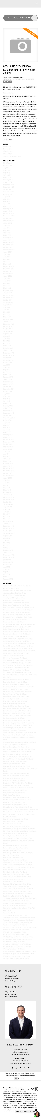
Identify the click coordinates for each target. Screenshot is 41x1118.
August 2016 (7, 449)
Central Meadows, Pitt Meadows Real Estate (18, 646)
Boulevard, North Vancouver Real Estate (16, 612)
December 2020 (8, 324)
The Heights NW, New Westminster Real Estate (19, 918)
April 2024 (6, 233)
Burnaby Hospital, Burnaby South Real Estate (18, 631)
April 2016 (6, 459)
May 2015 (6, 485)
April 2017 (6, 430)
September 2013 (8, 533)
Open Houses (7, 151)
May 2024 (6, 230)
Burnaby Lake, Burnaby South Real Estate (16, 634)
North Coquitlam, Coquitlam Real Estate (16, 826)
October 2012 (7, 560)
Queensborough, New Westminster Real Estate (19, 867)
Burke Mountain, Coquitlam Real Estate (16, 629)
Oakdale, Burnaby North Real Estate (15, 833)
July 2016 (6, 451)
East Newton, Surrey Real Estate (14, 704)
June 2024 (6, 228)
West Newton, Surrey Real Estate (14, 942)
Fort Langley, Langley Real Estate (14, 718)
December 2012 (8, 555)
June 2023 (6, 257)
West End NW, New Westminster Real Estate (18, 937)
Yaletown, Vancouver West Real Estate (16, 958)
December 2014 (8, 497)
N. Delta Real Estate (9, 817)
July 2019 (6, 365)
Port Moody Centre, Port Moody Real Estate (18, 853)
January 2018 (7, 408)
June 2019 (6, 367)
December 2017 (8, 411)
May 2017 (6, 427)
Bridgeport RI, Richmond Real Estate (15, 619)
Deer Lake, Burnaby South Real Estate (15, 682)
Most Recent (7, 163)
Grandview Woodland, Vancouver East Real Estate (19, 742)
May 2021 (6, 312)
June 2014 (6, 512)
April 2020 (6, 343)
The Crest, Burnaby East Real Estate (15, 915)
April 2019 (6, 372)
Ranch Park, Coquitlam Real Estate (14, 869)
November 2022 (8, 269)
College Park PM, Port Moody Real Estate (17, 663)
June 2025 (6, 199)
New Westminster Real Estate (13, 821)
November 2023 (8, 245)
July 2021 (6, 307)
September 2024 (8, 221)
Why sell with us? (11, 992)
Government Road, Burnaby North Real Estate (18, 735)
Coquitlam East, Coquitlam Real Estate (16, 667)
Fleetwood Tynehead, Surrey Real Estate (16, 713)
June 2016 (6, 454)
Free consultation (11, 997)
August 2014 (7, 507)
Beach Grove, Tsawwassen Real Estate (16, 605)
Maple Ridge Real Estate (11, 795)
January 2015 (7, 495)
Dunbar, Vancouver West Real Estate (15, 694)
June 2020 (6, 339)
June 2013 (6, 540)
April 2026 (6, 175)
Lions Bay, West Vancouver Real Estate (16, 785)
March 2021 (7, 317)
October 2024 (7, 218)
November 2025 (8, 187)
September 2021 (8, 302)
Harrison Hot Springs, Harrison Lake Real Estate (19, 749)
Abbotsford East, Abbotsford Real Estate (17, 586)
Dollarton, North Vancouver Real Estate (16, 684)
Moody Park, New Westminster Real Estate (17, 807)
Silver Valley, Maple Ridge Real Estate (16, 886)
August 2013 (7, 536)
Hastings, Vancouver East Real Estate (15, 754)
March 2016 (7, 461)
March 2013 (7, 548)
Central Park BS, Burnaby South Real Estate (17, 648)
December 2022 (8, 266)
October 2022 (7, 271)
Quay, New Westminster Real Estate (15, 860)
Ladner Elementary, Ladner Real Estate (16, 776)
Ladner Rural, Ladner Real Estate (14, 778)
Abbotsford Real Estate (11, 588)
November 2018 (8, 384)
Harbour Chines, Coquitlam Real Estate (16, 747)
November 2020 (8, 326)
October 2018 (7, 387)
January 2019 (7, 379)
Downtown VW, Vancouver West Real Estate (17, 692)
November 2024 (8, 216)
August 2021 (7, 305)
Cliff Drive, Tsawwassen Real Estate (15, 658)
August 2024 (7, 223)
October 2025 (7, 189)
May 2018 (6, 399)
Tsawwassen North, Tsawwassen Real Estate (18, 920)
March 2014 (7, 519)
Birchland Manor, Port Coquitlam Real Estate (17, 610)
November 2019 (8, 355)
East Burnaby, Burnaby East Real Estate (16, 699)
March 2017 (7, 432)
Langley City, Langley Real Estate (14, 781)
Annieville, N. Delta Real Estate (13, 600)
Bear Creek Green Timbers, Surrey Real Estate (18, 607)
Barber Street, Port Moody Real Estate (16, 603)
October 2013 (7, 531)
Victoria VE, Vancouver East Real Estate (16, 930)
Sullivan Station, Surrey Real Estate (14, 906)
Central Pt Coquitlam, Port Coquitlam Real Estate (19, 651)
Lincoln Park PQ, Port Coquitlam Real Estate (18, 783)
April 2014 (6, 516)
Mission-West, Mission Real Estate (15, 805)
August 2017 (7, 420)
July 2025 (6, 197)
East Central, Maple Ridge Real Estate (15, 701)
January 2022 (7, 293)
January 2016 (7, 466)
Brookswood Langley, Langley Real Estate (17, 627)
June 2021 (6, 310)
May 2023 (6, 259)
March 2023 (7, 264)
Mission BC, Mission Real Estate (14, 802)
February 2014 (8, 521)
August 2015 (7, 478)
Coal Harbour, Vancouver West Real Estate (17, 660)
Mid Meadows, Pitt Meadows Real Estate (17, 800)
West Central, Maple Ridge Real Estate (16, 934)
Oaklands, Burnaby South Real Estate (15, 836)
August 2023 (7, 252)
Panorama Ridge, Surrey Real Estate (15, 845)
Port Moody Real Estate (11, 855)
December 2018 (8, 382)
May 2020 (6, 341)
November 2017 (8, 413)
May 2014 (6, 514)
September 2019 (8, 360)
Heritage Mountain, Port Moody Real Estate (17, 756)
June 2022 (6, 281)
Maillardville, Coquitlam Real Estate (15, 790)
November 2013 (8, 528)
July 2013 (6, 538)
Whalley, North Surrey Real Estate (14, 949)
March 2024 (7, 235)
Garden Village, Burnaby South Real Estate (17, 728)
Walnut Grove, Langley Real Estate (14, 932)
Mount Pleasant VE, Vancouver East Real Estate (19, 814)
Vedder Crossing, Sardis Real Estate (15, 925)
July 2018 (6, 394)
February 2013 (8, 550)
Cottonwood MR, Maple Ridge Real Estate (17, 672)
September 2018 (8, 389)
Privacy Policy (10, 1075)
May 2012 (6, 572)
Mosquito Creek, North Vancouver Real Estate (18, 812)
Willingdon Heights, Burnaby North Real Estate (18, 954)
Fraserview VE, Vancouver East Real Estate (17, 725)
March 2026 (7, 177)
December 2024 (8, 213)
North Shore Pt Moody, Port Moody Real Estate (19, 829)
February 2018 (8, 406)
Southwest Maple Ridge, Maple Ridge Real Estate (19, 898)
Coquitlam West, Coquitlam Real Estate (16, 670)
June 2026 (6, 170)
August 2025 (7, 194)
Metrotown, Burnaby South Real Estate (16, 797)
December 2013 (8, 526)
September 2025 (8, 192)
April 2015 (6, 487)
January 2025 (7, 211)
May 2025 (6, 201)
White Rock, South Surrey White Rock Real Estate (19, 951)
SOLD (36, 13)
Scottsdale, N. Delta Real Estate (13, 881)
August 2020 (7, 334)
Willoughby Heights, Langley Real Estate (16, 956)
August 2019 (7, 362)
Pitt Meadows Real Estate (12, 850)
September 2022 (8, 273)
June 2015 (6, 483)
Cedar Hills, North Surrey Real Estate (15, 636)
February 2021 (8, 319)
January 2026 (7, 182)
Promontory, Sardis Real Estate (13, 857)
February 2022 (8, 290)
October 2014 (7, 502)
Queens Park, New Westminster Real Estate (18, 865)
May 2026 (6, 173)
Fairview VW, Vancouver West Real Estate (17, 708)
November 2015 (8, 471)
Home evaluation (10, 994)
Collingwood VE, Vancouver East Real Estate (18, 665)
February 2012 (8, 579)
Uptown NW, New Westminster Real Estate (17, 922)
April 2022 (6, 286)
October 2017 (7, 415)
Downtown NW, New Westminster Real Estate (18, 687)
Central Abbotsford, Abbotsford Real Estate (17, 639)
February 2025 (8, 209)
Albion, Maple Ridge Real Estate (14, 595)
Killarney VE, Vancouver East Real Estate (16, 766)
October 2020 (7, 329)
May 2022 (6, 283)
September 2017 (8, 418)
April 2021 (6, 314)
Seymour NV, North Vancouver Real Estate (17, 884)
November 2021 (8, 298)
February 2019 (8, 377)
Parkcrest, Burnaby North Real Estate (15, 848)
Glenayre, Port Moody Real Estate (14, 730)
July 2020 (6, 336)
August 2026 (7, 165)
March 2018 (7, 403)
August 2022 (7, 276)
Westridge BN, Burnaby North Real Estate (17, 944)
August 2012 (7, 564)
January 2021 (7, 322)
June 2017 (6, 425)
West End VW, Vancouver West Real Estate (17, 939)
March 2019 (7, 374)
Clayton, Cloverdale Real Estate (13, 655)
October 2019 (7, 358)
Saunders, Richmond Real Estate (14, 879)
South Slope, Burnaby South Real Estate (16, 896)
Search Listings (10, 981)
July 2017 (6, 423)
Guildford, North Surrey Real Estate (14, 744)
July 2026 (6, 168)
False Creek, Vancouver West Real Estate (17, 711)
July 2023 (6, 254)
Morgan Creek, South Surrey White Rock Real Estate (20, 809)
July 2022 (6, 278)
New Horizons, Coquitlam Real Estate (15, 819)
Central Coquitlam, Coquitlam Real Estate (16, 641)
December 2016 (8, 439)
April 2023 (6, 262)
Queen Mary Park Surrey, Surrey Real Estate (17, 862)
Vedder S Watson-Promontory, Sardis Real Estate (19, 927)
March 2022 (7, 288)
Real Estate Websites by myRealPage (24, 1075)
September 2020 (8, 331)
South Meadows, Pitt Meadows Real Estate (17, 894)
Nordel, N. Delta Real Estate (12, 824)
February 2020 (8, 348)
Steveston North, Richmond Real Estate (16, 901)
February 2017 (8, 435)
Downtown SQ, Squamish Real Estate (15, 689)
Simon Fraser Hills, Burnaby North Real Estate (18, 889)
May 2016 (6, 456)
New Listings (7, 149)
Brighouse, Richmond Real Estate (14, 622)
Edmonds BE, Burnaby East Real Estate (16, 706)
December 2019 (8, 353)
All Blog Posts (8, 146)
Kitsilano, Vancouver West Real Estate (16, 773)
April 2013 (6, 545)
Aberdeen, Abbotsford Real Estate (14, 593)
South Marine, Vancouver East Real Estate (17, 891)
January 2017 (7, 437)
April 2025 (6, 204)
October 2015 (7, 473)
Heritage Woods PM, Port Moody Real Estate (18, 759)
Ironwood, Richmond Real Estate (14, 764)
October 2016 (7, 444)
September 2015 (8, 475)
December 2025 (8, 185)
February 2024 (8, 238)
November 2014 (8, 500)
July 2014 (6, 509)
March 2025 (7, 206)
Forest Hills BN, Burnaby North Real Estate (17, 716)
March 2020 (7, 346)
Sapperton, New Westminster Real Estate (17, 877)
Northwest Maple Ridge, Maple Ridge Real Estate (19, 831)
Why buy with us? (11, 976)
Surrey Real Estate (9, 913)
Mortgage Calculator (12, 978)
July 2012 (6, 567)
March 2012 (7, 576)
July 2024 (6, 225)
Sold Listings (7, 154)
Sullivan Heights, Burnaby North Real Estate (17, 903)
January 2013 (7, 552)
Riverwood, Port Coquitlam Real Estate (16, 874)
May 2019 (6, 370)
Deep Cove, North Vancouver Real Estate (16, 680)
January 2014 (7, 524)
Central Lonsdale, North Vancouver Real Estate (18, 643)
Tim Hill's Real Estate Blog (12, 156)
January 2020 (7, 350)
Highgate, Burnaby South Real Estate (15, 761)
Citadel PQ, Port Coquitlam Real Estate (16, 653)
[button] (12, 1067)
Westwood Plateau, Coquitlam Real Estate (17, 946)
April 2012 (6, 574)
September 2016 (8, 447)
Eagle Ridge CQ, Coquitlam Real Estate (16, 696)
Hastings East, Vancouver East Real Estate (17, 752)
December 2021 (8, 295)
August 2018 (7, 391)
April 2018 (6, 401)
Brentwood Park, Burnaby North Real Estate (17, 617)
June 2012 (6, 569)
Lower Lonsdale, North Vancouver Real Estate (18, 788)
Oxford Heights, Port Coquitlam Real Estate (17, 838)
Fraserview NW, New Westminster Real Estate (21, 79)
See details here (8, 93)
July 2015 (6, 480)
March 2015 (7, 490)
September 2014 (8, 504)
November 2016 (8, 442)
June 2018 (6, 396)
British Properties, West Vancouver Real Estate (19, 624)
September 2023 (8, 250)
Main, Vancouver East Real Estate (14, 793)
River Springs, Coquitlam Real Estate (15, 872)
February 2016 (8, 463)
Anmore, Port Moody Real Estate (14, 598)
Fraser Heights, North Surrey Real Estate (16, 720)
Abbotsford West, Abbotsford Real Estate (17, 591)
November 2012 (8, 557)
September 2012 (8, 562)
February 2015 (8, 492)
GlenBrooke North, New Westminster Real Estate (19, 732)
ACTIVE (29, 13)
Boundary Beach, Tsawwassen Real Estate (17, 615)
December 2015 (8, 468)
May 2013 (6, 543)
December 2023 (8, 242)
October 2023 (7, 247)
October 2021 (7, 300)
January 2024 (7, 240)
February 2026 (8, 180)
